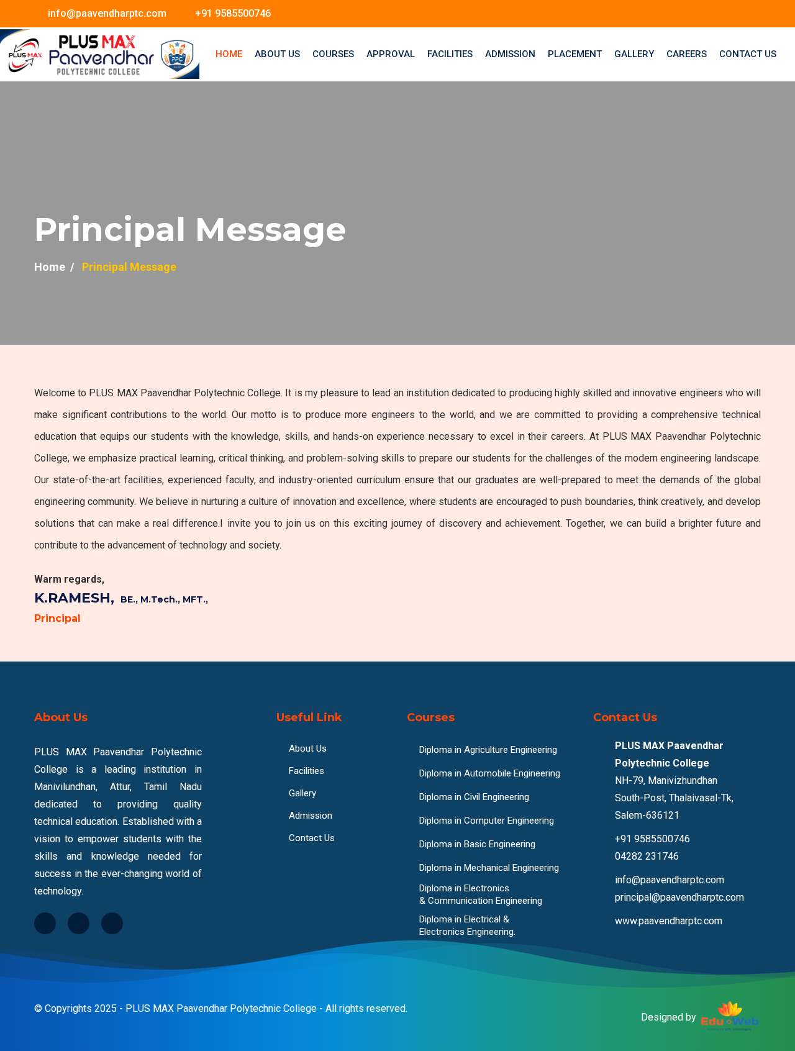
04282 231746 (647, 856)
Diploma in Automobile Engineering (489, 773)
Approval (390, 54)
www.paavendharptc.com (668, 921)
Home (229, 54)
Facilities (450, 54)
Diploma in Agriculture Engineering (488, 749)
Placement (575, 54)
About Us (277, 54)
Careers (686, 54)
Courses (333, 54)
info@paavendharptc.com (107, 13)
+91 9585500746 (233, 13)
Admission (510, 54)
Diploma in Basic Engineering (477, 844)
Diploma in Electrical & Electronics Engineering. (467, 925)
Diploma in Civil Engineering (474, 797)
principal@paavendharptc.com (679, 897)
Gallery (634, 54)
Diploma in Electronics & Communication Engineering (480, 894)
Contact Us (747, 54)
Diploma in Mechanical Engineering (489, 867)
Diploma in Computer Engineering (486, 820)
